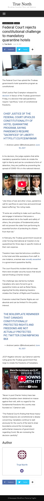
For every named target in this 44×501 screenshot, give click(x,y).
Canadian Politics (8, 23)
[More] (32, 49)
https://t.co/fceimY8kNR (20, 138)
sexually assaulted (33, 259)
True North (8, 44)
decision (5, 96)
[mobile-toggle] (4, 14)
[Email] (22, 471)
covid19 (17, 23)
